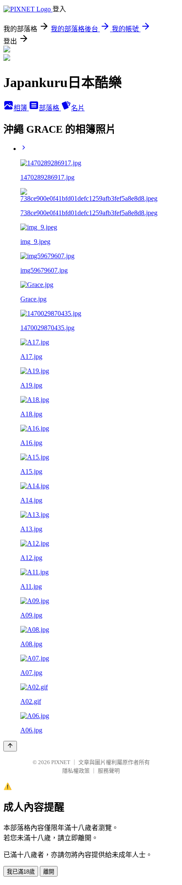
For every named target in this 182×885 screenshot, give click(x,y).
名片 (78, 108)
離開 (48, 872)
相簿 (21, 108)
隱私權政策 (76, 771)
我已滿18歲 (21, 872)
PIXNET (60, 762)
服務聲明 (109, 771)
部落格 (50, 108)
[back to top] (10, 746)
